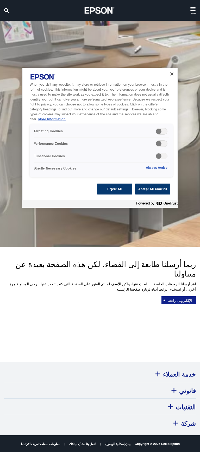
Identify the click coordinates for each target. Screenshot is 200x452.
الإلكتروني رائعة (180, 300)
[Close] (172, 74)
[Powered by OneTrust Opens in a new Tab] (156, 204)
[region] (100, 138)
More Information (52, 119)
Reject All (114, 189)
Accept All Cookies (152, 189)
